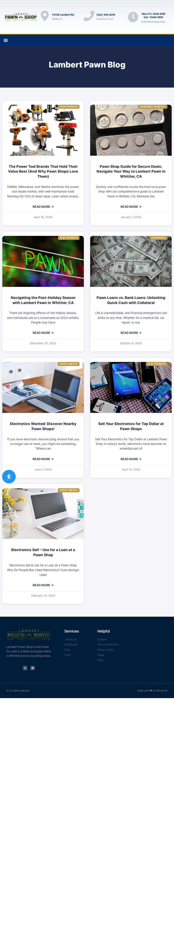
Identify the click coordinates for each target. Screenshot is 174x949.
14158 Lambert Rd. (63, 14)
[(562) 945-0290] (89, 16)
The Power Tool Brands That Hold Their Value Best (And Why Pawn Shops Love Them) (43, 171)
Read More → (43, 206)
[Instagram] (25, 668)
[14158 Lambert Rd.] (44, 16)
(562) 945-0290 (105, 14)
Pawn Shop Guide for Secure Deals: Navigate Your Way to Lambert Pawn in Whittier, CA (131, 171)
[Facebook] (32, 668)
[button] (5, 40)
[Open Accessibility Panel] (9, 476)
